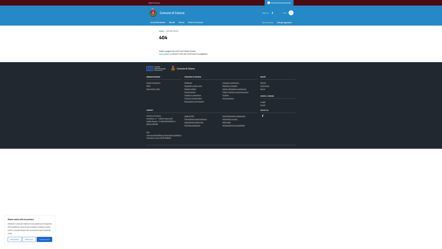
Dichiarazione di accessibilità (233, 125)
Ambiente (188, 82)
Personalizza (14, 239)
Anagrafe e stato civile (193, 85)
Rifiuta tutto (29, 239)
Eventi (262, 105)
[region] (30, 230)
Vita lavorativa (228, 98)
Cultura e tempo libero (193, 98)
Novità (172, 22)
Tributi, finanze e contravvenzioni (235, 92)
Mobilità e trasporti (229, 85)
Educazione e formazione (194, 101)
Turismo (225, 95)
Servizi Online (267, 22)
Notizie (263, 82)
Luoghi (263, 102)
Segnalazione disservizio (193, 122)
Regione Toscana (154, 3)
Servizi (181, 22)
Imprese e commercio (230, 82)
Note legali (226, 122)
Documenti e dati (153, 89)
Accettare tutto (44, 239)
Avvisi (262, 89)
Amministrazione (157, 22)
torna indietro (164, 53)
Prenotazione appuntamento (195, 119)
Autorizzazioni (190, 92)
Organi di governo (153, 82)
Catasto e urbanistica (192, 95)
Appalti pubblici (190, 89)
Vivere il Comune (195, 22)
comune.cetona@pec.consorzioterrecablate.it (164, 135)
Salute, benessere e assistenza (234, 89)
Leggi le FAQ (189, 116)
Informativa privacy (230, 119)
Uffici (148, 85)
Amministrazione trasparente (233, 116)
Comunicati (264, 85)
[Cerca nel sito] (291, 12)
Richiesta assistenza (192, 125)
